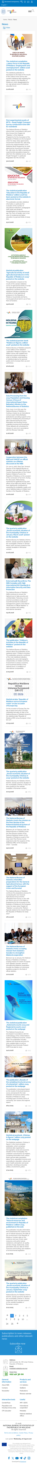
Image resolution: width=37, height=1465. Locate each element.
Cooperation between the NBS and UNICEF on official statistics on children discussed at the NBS (17, 460)
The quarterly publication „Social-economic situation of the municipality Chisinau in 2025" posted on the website (18, 774)
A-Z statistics (24, 1385)
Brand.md (23, 1461)
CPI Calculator (6, 1411)
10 (23, 1319)
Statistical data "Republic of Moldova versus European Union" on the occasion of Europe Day (17, 702)
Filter (8, 28)
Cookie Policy (23, 1433)
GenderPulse (6, 1403)
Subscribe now (17, 1343)
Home (5, 19)
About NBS (5, 1385)
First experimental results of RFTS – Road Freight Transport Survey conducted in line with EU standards (18, 123)
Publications (24, 1391)
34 (7, 1323)
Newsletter (5, 1391)
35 (12, 1323)
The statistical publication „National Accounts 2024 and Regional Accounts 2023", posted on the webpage (17, 1026)
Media (10, 19)
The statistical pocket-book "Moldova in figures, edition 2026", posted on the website (17, 343)
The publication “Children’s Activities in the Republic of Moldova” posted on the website (17, 643)
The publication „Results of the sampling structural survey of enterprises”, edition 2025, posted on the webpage (18, 1083)
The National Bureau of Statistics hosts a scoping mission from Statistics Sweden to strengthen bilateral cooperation (16, 950)
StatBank (23, 1388)
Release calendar (25, 1394)
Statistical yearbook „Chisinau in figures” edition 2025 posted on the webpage (18, 1137)
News (15, 19)
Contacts (5, 1388)
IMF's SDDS (23, 1403)
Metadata (23, 1411)
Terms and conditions (11, 1433)
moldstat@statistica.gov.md (18, 1368)
